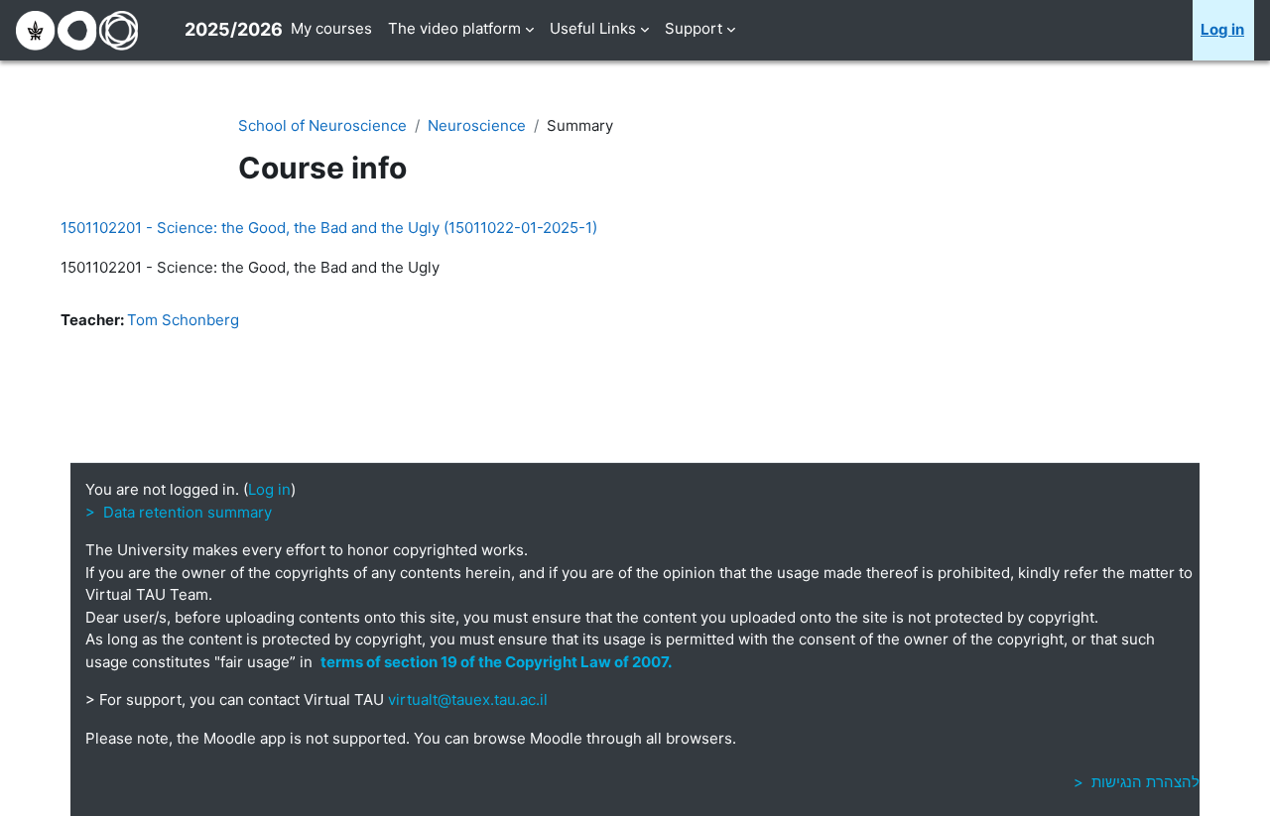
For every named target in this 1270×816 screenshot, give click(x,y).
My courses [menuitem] (331, 28)
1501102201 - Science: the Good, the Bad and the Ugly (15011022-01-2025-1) (329, 227)
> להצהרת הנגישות (1137, 781)
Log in (1222, 29)
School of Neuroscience (322, 125)
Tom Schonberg (183, 319)
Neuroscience (477, 125)
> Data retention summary (178, 512)
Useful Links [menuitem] (593, 28)
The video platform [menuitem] (454, 28)
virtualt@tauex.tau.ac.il (468, 699)
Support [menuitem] (693, 28)
